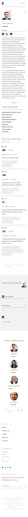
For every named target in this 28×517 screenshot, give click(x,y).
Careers (4, 434)
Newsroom (5, 437)
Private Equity (16, 247)
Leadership (13, 162)
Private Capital (6, 247)
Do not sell (22, 499)
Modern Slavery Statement (14, 503)
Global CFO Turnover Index (10, 158)
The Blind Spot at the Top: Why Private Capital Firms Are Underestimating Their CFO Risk (13, 241)
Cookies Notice (19, 497)
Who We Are (5, 430)
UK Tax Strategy (12, 506)
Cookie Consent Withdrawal (10, 499)
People (4, 427)
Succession (5, 162)
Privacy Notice (9, 497)
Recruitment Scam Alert (14, 501)
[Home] (5, 3)
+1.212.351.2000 (6, 322)
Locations (5, 440)
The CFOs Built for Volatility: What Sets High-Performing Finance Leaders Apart (14, 212)
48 (18, 410)
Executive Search (7, 254)
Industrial (5, 189)
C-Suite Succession (7, 192)
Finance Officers (7, 165)
